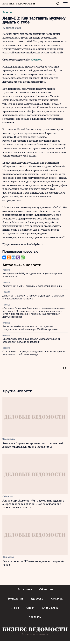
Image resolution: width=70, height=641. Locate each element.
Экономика (8, 439)
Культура (57, 599)
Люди (15, 608)
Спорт (30, 608)
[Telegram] (13, 257)
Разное (7, 12)
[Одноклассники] (9, 257)
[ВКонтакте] (4, 257)
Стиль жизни (50, 608)
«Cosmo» (35, 59)
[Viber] (18, 257)
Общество (8, 496)
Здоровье (36, 599)
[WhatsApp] (23, 257)
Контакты (35, 617)
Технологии (15, 599)
